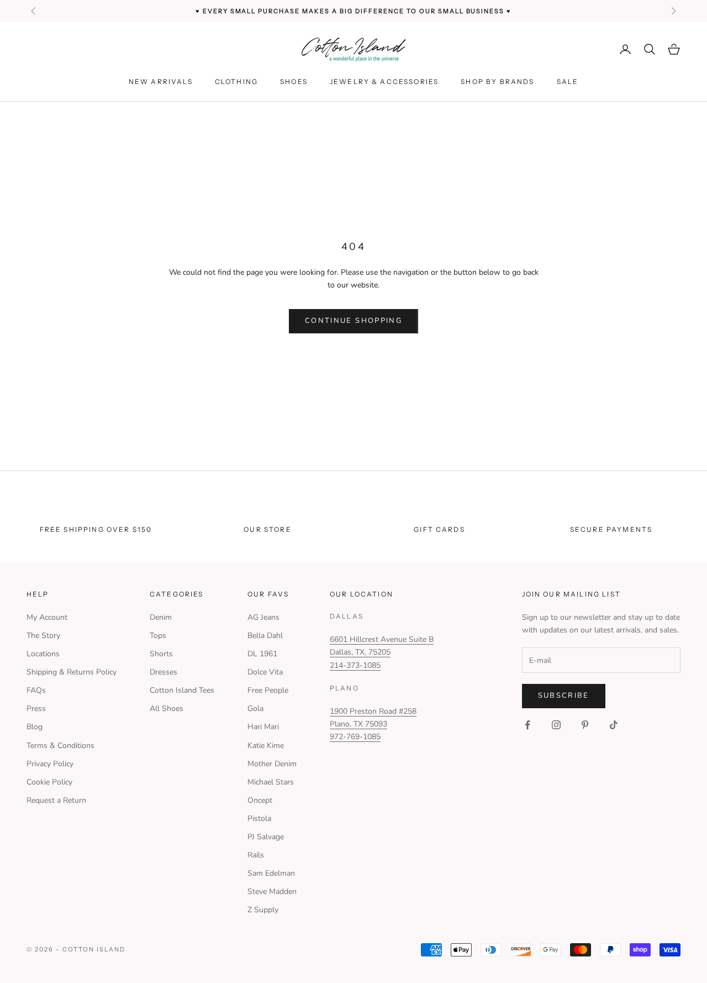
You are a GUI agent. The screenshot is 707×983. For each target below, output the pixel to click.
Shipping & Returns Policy (72, 672)
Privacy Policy (50, 764)
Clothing (236, 81)
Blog (35, 726)
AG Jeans (263, 617)
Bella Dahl (265, 635)
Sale (568, 81)
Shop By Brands (497, 81)
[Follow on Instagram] (556, 724)
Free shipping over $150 (96, 529)
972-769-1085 (355, 736)
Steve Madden (272, 891)
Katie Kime (265, 745)
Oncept (259, 800)
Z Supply (262, 909)
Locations (43, 654)
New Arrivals (161, 81)
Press (36, 708)
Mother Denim (272, 764)
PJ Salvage (265, 837)
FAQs (36, 690)
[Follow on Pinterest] (584, 724)
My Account (47, 617)
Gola (255, 708)
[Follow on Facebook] (527, 724)
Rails (255, 855)
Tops (158, 635)
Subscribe (563, 695)
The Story (43, 635)
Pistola (259, 818)
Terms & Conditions (60, 745)
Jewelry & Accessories (384, 81)
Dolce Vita (265, 672)
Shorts (161, 654)
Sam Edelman (271, 873)
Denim (161, 617)
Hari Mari (263, 726)
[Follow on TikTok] (613, 724)
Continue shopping (353, 321)
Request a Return (56, 800)
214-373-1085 (355, 665)
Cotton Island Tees (182, 690)
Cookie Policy (49, 782)
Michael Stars (270, 782)
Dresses (163, 672)
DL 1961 (262, 654)
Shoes (294, 81)
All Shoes (166, 708)
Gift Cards (439, 529)
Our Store (267, 529)
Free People (267, 690)
